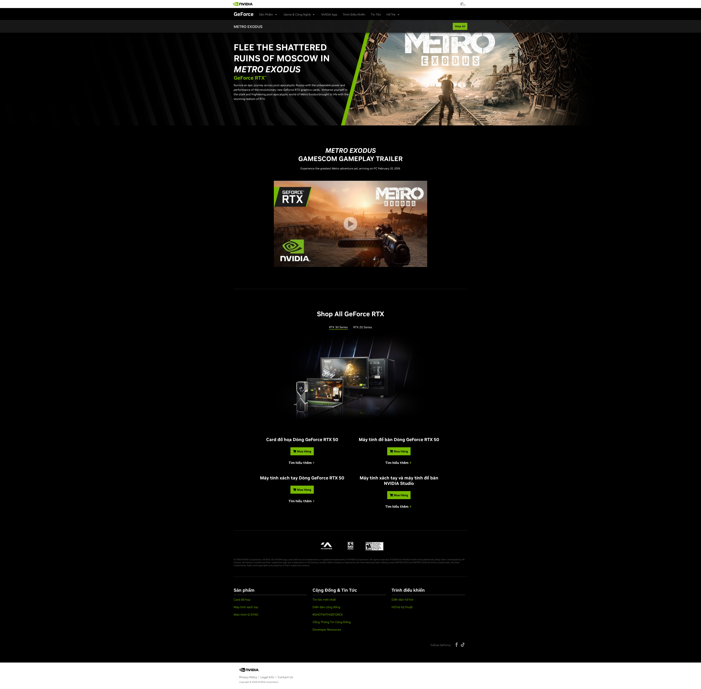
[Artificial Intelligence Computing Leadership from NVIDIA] (243, 4)
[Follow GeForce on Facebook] (456, 644)
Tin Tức (376, 14)
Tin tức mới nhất (324, 599)
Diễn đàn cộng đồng (326, 607)
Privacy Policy (248, 677)
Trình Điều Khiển (354, 14)
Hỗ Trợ (391, 14)
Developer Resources (327, 629)
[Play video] (350, 224)
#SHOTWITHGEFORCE (328, 614)
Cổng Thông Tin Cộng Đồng (332, 622)
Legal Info (267, 677)
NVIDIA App (329, 14)
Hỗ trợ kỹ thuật (402, 607)
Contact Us (285, 677)
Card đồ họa (242, 599)
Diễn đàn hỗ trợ (402, 599)
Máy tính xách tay (246, 607)
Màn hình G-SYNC (246, 614)
